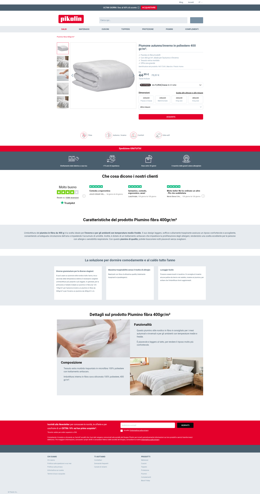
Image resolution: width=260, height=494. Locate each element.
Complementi (146, 477)
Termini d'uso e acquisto (56, 474)
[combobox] (143, 20)
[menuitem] (64, 29)
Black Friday (145, 481)
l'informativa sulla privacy (139, 430)
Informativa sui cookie (55, 470)
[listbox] (171, 102)
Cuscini (144, 463)
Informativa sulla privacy (150, 440)
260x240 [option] (179, 99)
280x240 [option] (195, 99)
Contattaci (98, 460)
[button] (199, 2)
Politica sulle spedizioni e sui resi (59, 463)
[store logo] (71, 17)
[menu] (130, 29)
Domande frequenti (101, 463)
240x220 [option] (163, 99)
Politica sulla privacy (55, 467)
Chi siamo (51, 460)
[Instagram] (135, 449)
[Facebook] (119, 449)
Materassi (144, 460)
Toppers (144, 467)
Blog (181, 2)
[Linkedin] (140, 449)
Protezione (145, 470)
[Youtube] (130, 449)
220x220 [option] (146, 99)
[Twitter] (124, 449)
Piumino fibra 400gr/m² (65, 37)
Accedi (191, 2)
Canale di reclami (100, 467)
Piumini (144, 474)
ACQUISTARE (149, 7)
